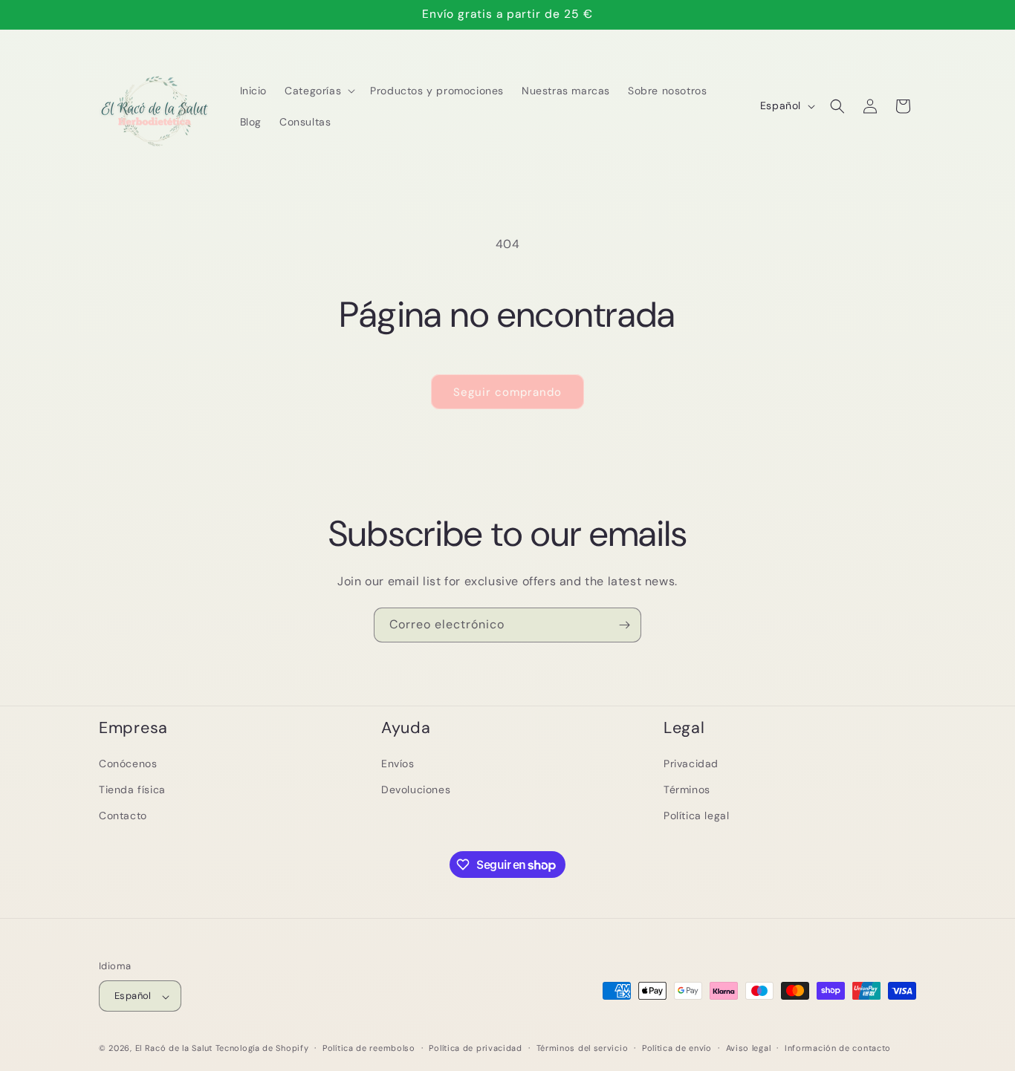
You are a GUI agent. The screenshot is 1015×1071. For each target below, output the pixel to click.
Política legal (696, 815)
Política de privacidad (475, 1048)
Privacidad (691, 763)
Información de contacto (838, 1048)
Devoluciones (415, 789)
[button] (318, 90)
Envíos (398, 763)
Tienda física (132, 789)
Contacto (123, 815)
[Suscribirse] (624, 625)
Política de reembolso (368, 1048)
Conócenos (128, 763)
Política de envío (677, 1048)
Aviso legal (748, 1048)
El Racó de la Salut (174, 1049)
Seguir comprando (507, 392)
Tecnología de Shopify (262, 1049)
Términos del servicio (582, 1048)
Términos (687, 789)
